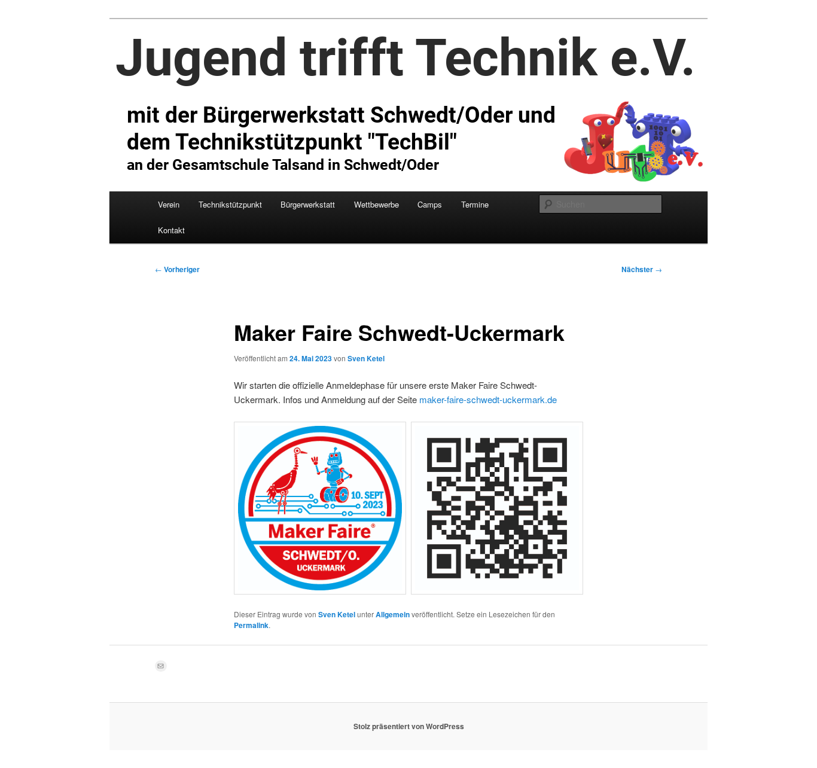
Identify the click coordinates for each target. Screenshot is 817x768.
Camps (429, 204)
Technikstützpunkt (230, 204)
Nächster (641, 269)
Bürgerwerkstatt (308, 204)
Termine (475, 204)
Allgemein (393, 614)
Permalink (251, 625)
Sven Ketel (366, 358)
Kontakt (171, 230)
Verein (168, 204)
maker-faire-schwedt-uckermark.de (488, 399)
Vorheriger (177, 269)
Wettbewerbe (376, 204)
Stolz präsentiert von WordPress (408, 726)
